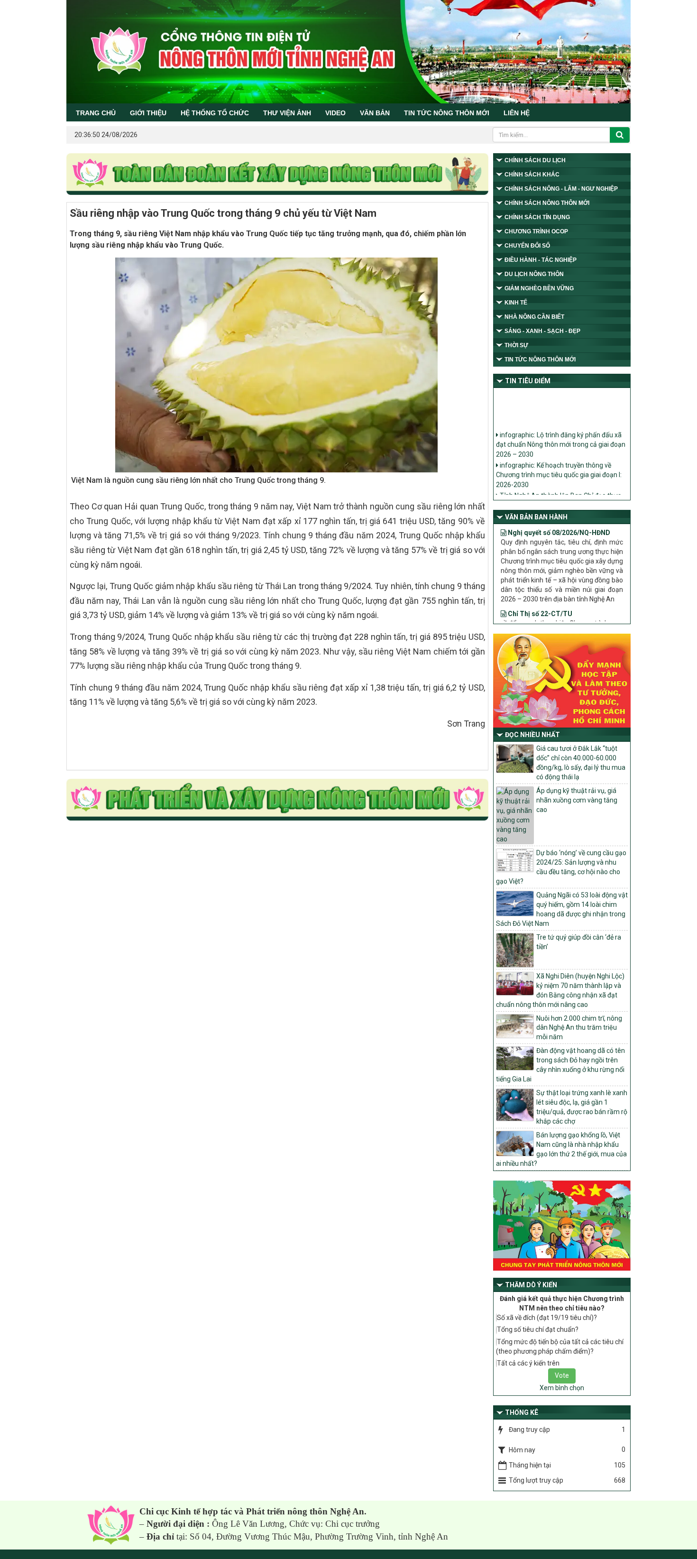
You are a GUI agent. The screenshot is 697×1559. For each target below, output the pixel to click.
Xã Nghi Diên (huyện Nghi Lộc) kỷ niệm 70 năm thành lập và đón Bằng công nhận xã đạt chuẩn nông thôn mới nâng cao (560, 990)
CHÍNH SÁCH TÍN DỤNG (537, 217)
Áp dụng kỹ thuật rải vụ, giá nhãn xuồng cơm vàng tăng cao (576, 800)
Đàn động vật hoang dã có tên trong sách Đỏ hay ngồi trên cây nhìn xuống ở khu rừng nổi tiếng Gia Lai (560, 1065)
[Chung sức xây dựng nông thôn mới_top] (277, 174)
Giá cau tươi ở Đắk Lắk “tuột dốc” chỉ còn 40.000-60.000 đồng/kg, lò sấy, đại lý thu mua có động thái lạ (580, 763)
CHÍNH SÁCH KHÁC (531, 174)
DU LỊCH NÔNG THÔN (534, 274)
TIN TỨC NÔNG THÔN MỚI (446, 113)
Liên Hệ (517, 113)
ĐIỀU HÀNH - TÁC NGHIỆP (540, 260)
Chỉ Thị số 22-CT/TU (539, 591)
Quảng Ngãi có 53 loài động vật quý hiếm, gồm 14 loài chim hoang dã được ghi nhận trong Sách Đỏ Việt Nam (562, 909)
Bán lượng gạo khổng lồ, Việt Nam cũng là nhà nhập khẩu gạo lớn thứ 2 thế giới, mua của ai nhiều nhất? (561, 1149)
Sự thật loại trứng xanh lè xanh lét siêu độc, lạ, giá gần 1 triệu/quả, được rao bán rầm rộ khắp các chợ (581, 1107)
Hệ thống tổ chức (215, 113)
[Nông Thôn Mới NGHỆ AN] (111, 1524)
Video (335, 113)
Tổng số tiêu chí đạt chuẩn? (537, 1329)
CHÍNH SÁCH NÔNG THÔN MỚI (546, 203)
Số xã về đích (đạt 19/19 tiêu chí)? (547, 1317)
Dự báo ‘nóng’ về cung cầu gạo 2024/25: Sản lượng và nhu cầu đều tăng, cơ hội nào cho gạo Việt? (561, 867)
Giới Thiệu (148, 113)
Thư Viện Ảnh (287, 113)
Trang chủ (96, 113)
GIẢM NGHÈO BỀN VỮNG (539, 288)
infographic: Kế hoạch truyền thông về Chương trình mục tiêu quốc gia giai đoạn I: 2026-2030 (559, 463)
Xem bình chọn (562, 1388)
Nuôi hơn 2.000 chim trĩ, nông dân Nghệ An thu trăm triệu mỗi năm (579, 1028)
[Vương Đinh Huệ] (277, 800)
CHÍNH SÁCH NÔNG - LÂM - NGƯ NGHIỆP (561, 188)
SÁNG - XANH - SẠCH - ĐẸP (542, 331)
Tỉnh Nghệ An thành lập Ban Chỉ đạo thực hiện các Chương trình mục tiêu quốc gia (558, 488)
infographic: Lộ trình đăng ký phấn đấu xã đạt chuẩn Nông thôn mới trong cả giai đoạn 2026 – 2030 (560, 432)
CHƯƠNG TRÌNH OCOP (536, 231)
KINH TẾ (515, 302)
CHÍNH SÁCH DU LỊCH (535, 160)
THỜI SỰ (516, 345)
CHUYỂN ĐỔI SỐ (527, 245)
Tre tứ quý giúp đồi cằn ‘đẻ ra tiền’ (578, 941)
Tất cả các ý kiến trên (528, 1363)
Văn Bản (375, 113)
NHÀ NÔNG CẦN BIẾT (534, 317)
